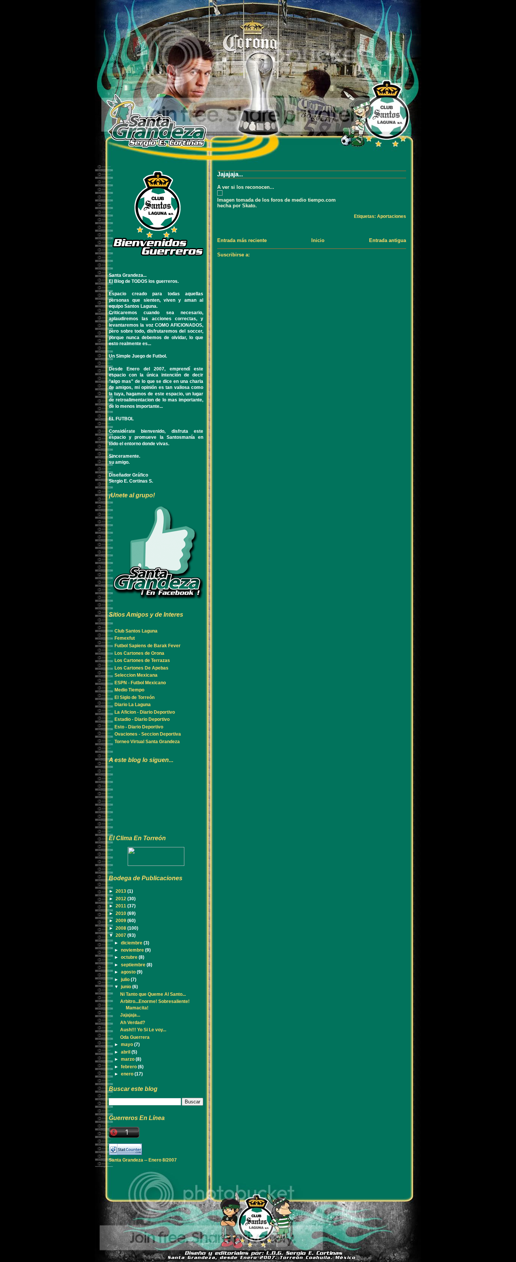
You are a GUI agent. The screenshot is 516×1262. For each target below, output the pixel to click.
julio (126, 979)
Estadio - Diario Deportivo (142, 719)
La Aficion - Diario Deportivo (144, 712)
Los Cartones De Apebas (141, 668)
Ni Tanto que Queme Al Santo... (153, 994)
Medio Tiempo (129, 690)
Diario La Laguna (132, 704)
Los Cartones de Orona (139, 653)
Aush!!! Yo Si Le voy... (143, 1029)
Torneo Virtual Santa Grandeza (147, 741)
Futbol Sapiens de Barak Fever (147, 645)
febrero (129, 1066)
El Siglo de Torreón (134, 697)
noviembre (133, 950)
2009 (121, 920)
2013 (121, 891)
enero (127, 1074)
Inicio (317, 240)
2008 (121, 928)
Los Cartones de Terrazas (142, 660)
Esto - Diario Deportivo (138, 727)
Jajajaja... (230, 174)
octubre (130, 957)
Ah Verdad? (132, 1022)
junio (126, 986)
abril (126, 1052)
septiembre (134, 964)
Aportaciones (391, 216)
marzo (128, 1059)
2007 (121, 935)
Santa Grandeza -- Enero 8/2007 (143, 1160)
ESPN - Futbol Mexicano (140, 682)
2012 (121, 898)
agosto (129, 972)
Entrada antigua (387, 240)
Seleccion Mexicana (136, 675)
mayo (127, 1044)
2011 (121, 906)
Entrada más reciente (242, 240)
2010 (121, 913)
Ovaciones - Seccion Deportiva (147, 734)
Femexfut (124, 638)
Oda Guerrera (135, 1037)
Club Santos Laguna (136, 631)
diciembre (132, 943)
